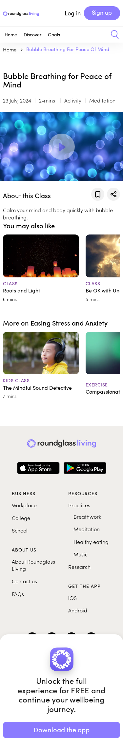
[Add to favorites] (97, 194)
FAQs (18, 593)
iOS (72, 597)
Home (11, 34)
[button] (112, 34)
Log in (73, 13)
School (20, 530)
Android (77, 610)
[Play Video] (62, 147)
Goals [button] (54, 34)
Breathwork (87, 516)
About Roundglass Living (33, 565)
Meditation (86, 529)
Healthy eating (91, 541)
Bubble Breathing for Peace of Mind (67, 49)
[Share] (113, 194)
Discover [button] (32, 34)
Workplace (24, 505)
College (21, 517)
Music (80, 554)
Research (79, 566)
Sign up (102, 12)
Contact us (24, 581)
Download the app (61, 729)
